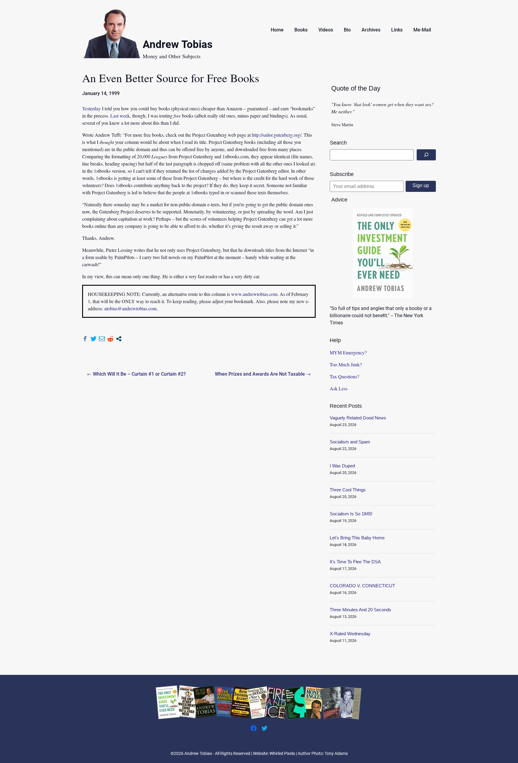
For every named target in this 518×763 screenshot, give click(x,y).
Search (338, 143)
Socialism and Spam (350, 441)
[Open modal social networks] (119, 339)
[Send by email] (102, 339)
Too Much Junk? (346, 364)
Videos (325, 30)
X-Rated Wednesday (350, 633)
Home (277, 30)
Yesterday (91, 108)
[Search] (426, 154)
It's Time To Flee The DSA (355, 561)
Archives (371, 30)
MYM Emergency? (348, 352)
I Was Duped (342, 465)
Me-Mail (422, 30)
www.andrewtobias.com (254, 294)
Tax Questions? (344, 376)
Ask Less (338, 388)
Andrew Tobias (178, 45)
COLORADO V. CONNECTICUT (362, 585)
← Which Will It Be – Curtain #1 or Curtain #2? (136, 374)
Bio (347, 30)
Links (397, 30)
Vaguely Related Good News (358, 417)
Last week (120, 115)
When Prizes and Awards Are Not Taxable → (263, 374)
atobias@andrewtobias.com (130, 308)
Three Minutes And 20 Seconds (360, 609)
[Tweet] (94, 339)
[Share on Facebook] (85, 339)
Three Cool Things (348, 489)
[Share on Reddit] (110, 339)
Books (301, 30)
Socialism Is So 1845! (351, 513)
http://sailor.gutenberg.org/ (276, 135)
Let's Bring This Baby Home (357, 537)
